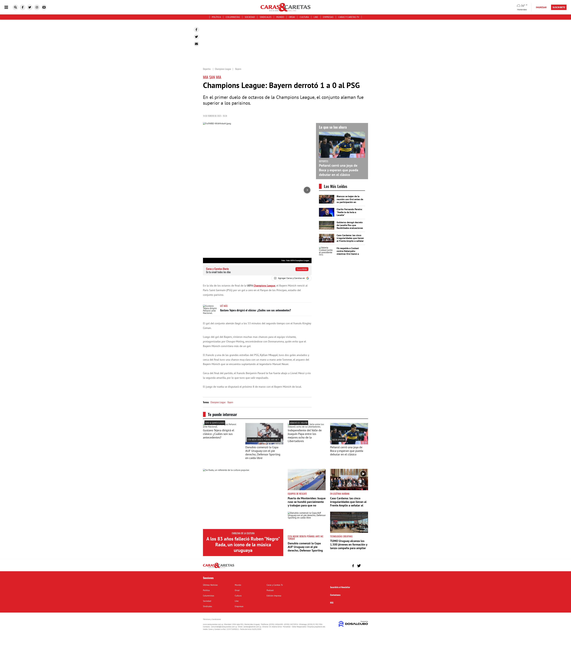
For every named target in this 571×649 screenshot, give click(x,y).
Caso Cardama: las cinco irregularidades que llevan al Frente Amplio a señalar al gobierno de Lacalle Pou (350, 239)
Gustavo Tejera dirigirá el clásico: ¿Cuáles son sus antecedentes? (255, 310)
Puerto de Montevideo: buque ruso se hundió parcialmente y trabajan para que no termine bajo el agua (306, 503)
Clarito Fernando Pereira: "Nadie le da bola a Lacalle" (349, 212)
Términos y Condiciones (212, 619)
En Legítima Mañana (339, 493)
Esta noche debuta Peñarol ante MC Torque (266, 439)
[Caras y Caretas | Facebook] (22, 7)
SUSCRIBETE (559, 7)
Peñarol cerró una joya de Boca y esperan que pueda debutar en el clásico (338, 170)
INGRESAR (541, 7)
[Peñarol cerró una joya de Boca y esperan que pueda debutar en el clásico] (349, 443)
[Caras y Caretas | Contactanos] (365, 565)
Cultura (304, 17)
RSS (331, 602)
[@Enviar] (196, 44)
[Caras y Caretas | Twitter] (30, 7)
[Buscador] (15, 7)
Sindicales (265, 17)
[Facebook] (196, 29)
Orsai (292, 17)
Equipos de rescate (297, 493)
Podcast (270, 590)
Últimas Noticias (210, 585)
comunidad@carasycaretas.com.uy (224, 627)
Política (216, 17)
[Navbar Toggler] (8, 7)
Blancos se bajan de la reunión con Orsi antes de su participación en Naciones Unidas (350, 200)
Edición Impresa (274, 595)
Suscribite (302, 269)
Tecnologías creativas (341, 536)
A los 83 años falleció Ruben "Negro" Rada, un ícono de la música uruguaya (243, 544)
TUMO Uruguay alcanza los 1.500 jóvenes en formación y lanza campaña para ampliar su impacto (348, 546)
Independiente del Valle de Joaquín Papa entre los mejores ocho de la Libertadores (305, 435)
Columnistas (233, 17)
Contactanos (335, 594)
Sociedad (250, 17)
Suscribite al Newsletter (340, 587)
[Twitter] (196, 37)
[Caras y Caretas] (218, 567)
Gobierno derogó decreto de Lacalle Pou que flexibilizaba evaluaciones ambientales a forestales (350, 226)
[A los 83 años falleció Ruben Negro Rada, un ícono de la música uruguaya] (243, 499)
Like (316, 17)
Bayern (230, 402)
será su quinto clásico (214, 422)
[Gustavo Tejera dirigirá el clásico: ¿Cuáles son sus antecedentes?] (210, 310)
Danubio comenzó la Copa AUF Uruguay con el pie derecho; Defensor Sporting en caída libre (262, 452)
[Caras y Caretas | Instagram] (37, 7)
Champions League (264, 285)
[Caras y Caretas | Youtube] (44, 7)
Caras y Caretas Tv (348, 17)
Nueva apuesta (338, 439)
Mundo (280, 17)
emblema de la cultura (243, 533)
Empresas (328, 17)
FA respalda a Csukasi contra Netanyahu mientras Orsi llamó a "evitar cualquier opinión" (350, 252)
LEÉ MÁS (224, 306)
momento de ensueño (298, 422)
